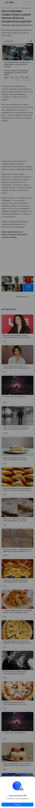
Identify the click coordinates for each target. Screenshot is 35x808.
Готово (17, 804)
